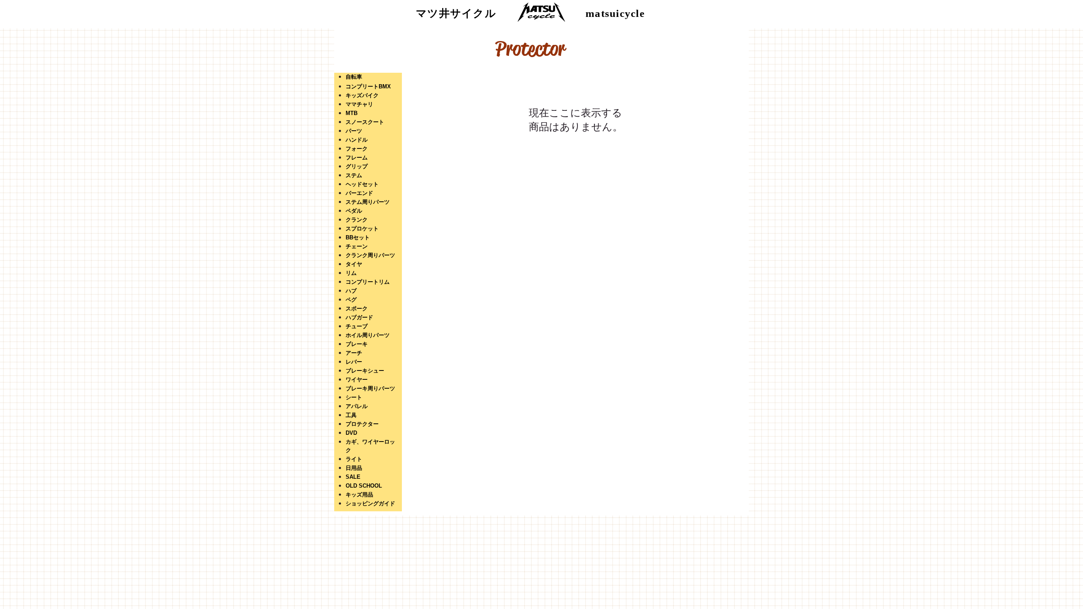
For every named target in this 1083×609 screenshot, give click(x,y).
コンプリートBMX (368, 86)
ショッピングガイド (370, 503)
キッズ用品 (359, 494)
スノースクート (365, 122)
